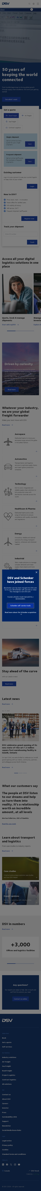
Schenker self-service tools (20, 605)
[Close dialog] (36, 572)
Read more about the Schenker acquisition (20, 612)
